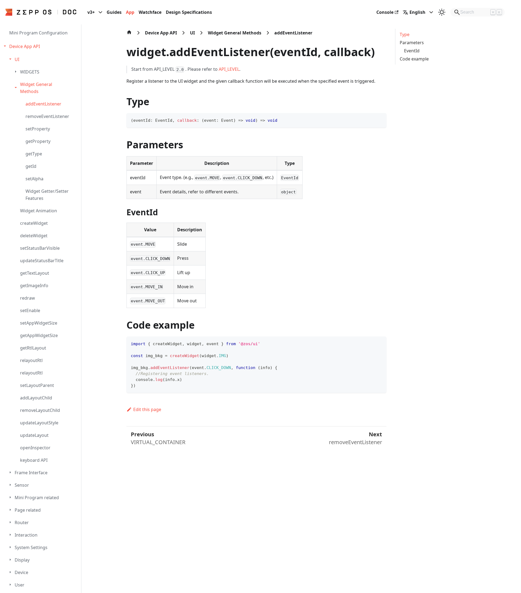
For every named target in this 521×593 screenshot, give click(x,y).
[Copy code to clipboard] (379, 119)
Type (404, 34)
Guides (114, 12)
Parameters (412, 43)
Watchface (150, 12)
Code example (414, 59)
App (130, 12)
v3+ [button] (91, 12)
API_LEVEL (229, 69)
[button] (41, 46)
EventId (412, 51)
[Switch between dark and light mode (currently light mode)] (441, 12)
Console (384, 12)
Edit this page (147, 409)
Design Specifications (189, 12)
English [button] (417, 12)
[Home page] (129, 35)
